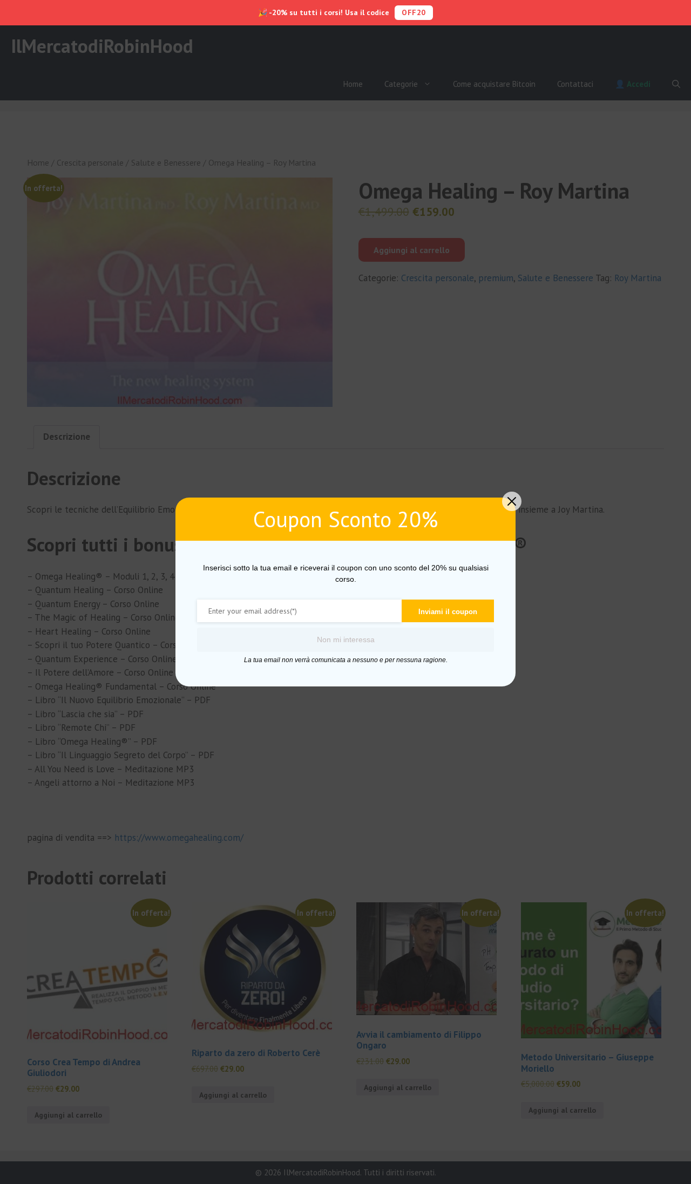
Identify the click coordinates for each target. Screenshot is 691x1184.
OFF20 (414, 12)
